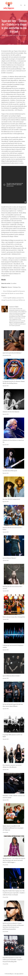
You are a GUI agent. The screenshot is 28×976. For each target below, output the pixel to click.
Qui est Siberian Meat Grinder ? (11, 676)
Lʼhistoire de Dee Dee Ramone (11, 412)
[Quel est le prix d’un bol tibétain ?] (14, 349)
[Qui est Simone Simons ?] (14, 555)
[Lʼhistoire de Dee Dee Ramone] (14, 408)
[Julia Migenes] (8, 5)
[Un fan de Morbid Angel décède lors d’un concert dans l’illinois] (14, 701)
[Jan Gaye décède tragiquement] (14, 496)
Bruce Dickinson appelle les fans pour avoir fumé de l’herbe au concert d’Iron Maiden (13, 293)
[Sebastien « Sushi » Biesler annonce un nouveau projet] (14, 792)
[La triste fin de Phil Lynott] (14, 467)
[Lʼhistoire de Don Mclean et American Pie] (14, 437)
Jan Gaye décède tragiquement (11, 499)
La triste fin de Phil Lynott (10, 471)
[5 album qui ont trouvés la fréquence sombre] (14, 642)
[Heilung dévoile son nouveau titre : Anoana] (14, 583)
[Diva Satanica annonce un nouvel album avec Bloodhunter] (14, 762)
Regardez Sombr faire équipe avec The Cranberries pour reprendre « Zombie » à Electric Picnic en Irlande (14, 893)
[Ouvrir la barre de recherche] (21, 5)
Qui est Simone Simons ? (9, 558)
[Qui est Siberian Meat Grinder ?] (14, 672)
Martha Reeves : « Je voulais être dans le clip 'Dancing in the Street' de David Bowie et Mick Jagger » (14, 860)
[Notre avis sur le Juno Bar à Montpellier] (14, 614)
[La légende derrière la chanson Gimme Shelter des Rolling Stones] (14, 378)
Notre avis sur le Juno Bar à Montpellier (14, 617)
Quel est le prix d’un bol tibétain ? (12, 353)
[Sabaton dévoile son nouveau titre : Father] (14, 524)
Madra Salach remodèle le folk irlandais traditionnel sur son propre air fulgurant (13, 828)
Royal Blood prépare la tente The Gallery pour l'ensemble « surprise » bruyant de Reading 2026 (13, 959)
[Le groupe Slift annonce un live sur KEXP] (14, 731)
